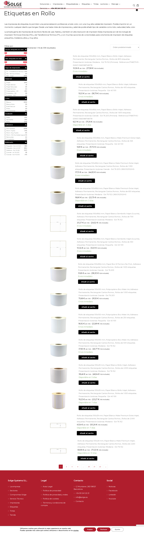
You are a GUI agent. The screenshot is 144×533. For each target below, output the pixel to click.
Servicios (43, 8)
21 (94, 467)
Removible (10, 137)
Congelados (10, 139)
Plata (8, 108)
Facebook (113, 491)
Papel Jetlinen (11, 85)
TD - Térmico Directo (13, 73)
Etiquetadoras (72, 4)
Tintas (95, 4)
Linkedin (112, 495)
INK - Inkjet (10, 76)
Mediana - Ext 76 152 (13, 150)
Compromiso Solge (18, 495)
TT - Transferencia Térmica (15, 71)
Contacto (80, 501)
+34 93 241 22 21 (82, 493)
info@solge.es (82, 497)
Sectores (13, 491)
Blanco (9, 102)
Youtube (112, 499)
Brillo (8, 122)
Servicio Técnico (17, 499)
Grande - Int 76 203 (13, 152)
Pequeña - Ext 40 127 (13, 148)
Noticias (112, 486)
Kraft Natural (11, 106)
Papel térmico (11, 89)
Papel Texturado (12, 87)
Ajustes (117, 529)
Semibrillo (10, 119)
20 (89, 467)
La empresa (15, 486)
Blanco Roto (11, 104)
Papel (8, 82)
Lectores (104, 4)
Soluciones (44, 4)
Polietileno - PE (11, 93)
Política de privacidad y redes (55, 495)
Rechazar (103, 529)
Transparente (11, 111)
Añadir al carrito (83, 77)
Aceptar (90, 529)
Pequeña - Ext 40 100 (14, 146)
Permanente (11, 128)
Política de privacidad (52, 491)
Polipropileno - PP (12, 91)
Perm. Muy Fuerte (12, 133)
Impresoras (58, 4)
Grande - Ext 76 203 (13, 154)
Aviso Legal (47, 486)
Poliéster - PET (11, 95)
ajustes (76, 531)
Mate (8, 117)
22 (100, 467)
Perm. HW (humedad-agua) (16, 135)
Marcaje (114, 4)
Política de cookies (51, 499)
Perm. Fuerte (11, 131)
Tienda (13, 515)
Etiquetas (86, 4)
